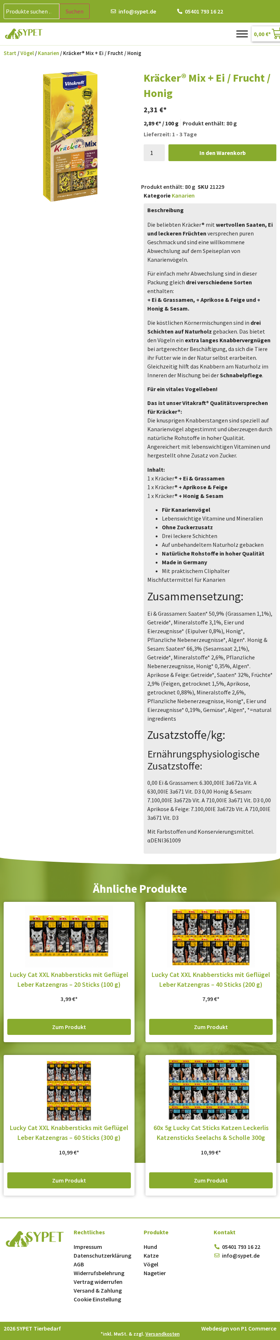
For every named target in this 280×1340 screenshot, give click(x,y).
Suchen (74, 11)
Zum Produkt (69, 1027)
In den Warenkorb (222, 152)
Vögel (27, 53)
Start (10, 53)
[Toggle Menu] (242, 33)
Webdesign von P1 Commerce (238, 1328)
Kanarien (48, 53)
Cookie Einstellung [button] (97, 1299)
